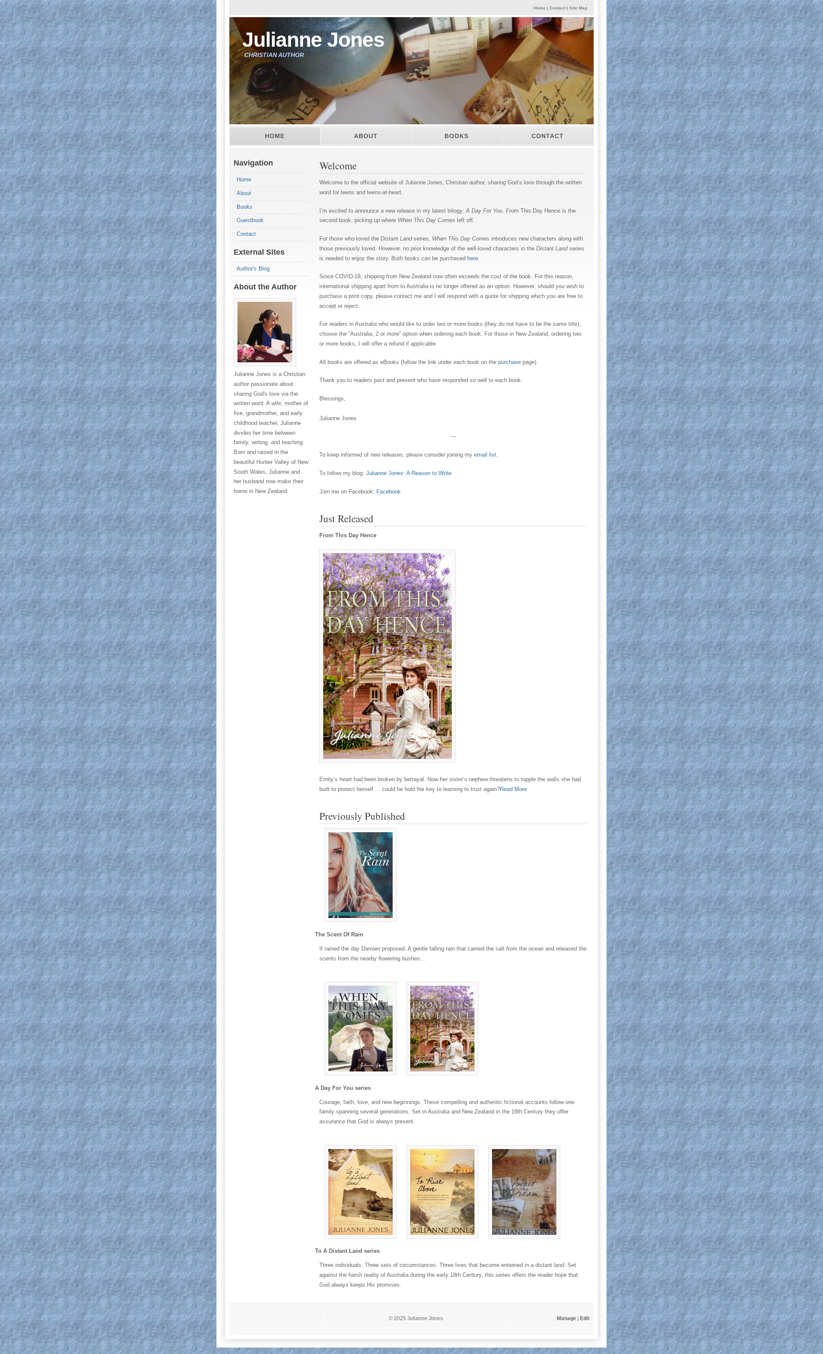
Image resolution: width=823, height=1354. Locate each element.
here (472, 258)
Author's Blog (253, 268)
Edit (585, 1318)
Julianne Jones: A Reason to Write (408, 473)
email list (485, 454)
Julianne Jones (313, 39)
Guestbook (250, 220)
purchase (509, 362)
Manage (567, 1318)
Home (540, 8)
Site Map (578, 8)
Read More (513, 789)
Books (457, 135)
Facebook (388, 491)
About (366, 135)
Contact (557, 8)
